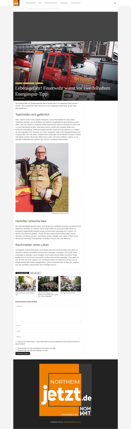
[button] (114, 3)
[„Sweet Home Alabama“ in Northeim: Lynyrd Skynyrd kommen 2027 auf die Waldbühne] (48, 283)
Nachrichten (39, 83)
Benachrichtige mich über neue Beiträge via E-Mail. (33, 350)
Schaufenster (30, 3)
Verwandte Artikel (22, 273)
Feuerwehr (22, 8)
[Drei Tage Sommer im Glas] (70, 283)
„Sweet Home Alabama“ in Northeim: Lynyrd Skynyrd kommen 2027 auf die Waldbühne (48, 294)
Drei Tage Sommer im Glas (67, 293)
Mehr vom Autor (35, 273)
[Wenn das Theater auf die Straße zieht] (25, 283)
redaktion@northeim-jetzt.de (72, 422)
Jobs (40, 3)
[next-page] (80, 273)
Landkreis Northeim (29, 83)
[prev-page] (77, 273)
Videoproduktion (51, 3)
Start (16, 8)
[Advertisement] (65, 26)
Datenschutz (76, 3)
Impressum (64, 3)
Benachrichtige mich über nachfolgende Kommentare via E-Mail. (37, 348)
